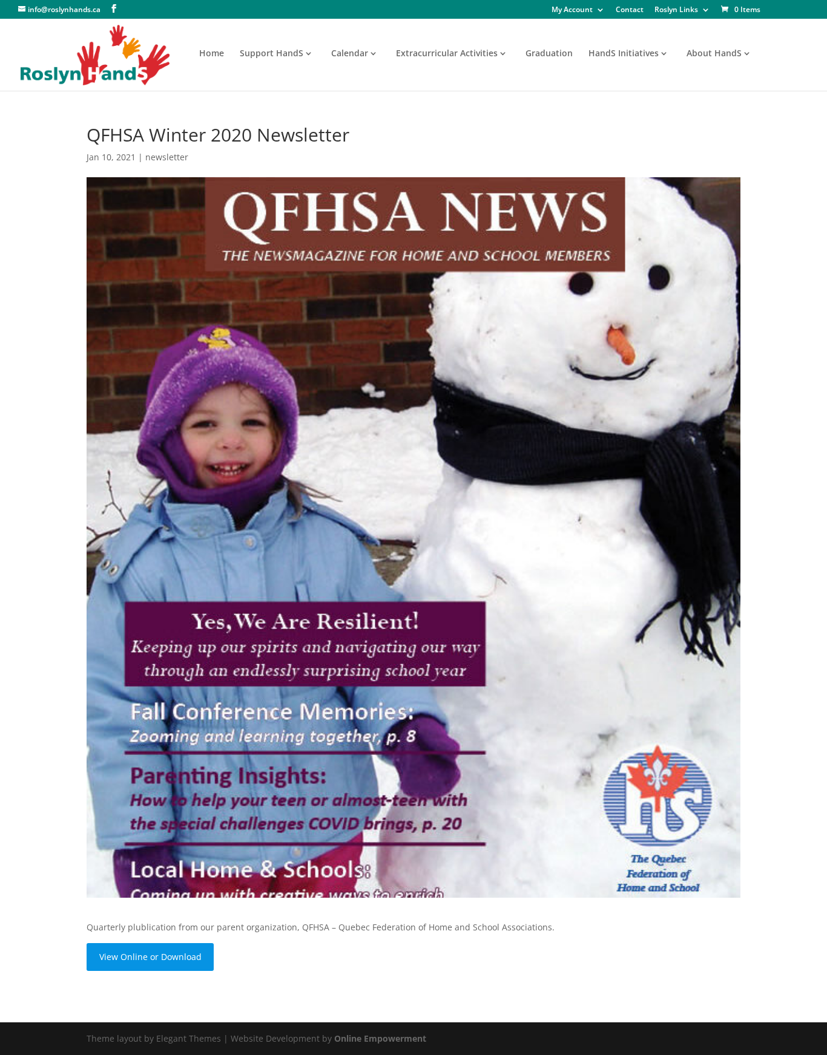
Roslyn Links (676, 10)
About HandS (714, 54)
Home (211, 54)
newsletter (166, 157)
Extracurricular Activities (447, 54)
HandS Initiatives (623, 54)
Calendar (349, 54)
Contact (630, 10)
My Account (572, 10)
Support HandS (271, 54)
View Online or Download (150, 956)
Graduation (549, 54)
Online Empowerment (380, 1038)
